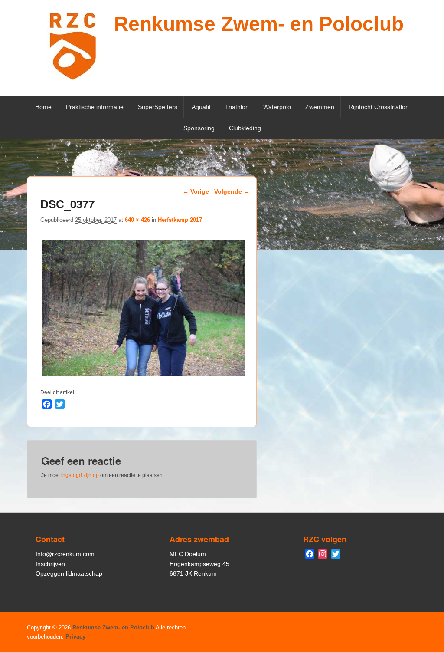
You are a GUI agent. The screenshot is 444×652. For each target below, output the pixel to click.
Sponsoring (199, 128)
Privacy (75, 636)
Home (43, 106)
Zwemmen (319, 106)
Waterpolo (277, 106)
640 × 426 (137, 220)
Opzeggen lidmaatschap (69, 573)
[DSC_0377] (143, 375)
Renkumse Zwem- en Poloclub (259, 24)
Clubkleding (245, 128)
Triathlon (237, 106)
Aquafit (201, 106)
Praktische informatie (95, 106)
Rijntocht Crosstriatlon (379, 106)
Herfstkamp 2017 (180, 220)
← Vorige (196, 191)
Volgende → (232, 191)
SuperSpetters (157, 106)
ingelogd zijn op (80, 475)
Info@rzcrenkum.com (65, 553)
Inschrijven (50, 563)
